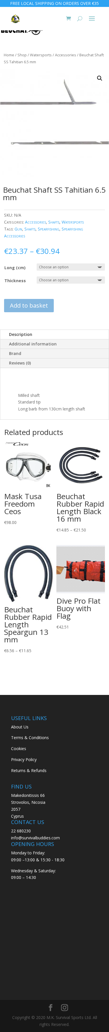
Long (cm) (15, 267)
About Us (19, 727)
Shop (22, 54)
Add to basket (29, 305)
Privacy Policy (24, 759)
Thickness (15, 280)
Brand (15, 353)
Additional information (33, 344)
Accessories (65, 54)
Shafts (53, 222)
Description (20, 334)
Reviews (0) (20, 363)
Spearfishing (48, 229)
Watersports (41, 54)
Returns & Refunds (29, 770)
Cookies (18, 748)
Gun (18, 229)
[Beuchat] (22, 31)
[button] (99, 78)
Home (9, 54)
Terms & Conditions (30, 737)
